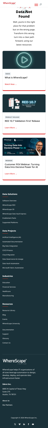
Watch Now (10, 84)
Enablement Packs (9, 218)
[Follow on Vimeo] (19, 424)
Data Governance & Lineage (12, 259)
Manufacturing (8, 296)
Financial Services (9, 287)
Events (4, 319)
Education (6, 282)
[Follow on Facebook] (28, 424)
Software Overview (9, 201)
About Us (5, 401)
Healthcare (6, 291)
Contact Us (6, 343)
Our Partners (7, 405)
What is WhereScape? (16, 77)
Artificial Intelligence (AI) (11, 237)
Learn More (10, 127)
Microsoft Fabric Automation (13, 268)
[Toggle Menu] (36, 5)
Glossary (5, 338)
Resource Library (8, 310)
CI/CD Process (7, 250)
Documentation (8, 330)
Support (5, 334)
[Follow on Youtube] (33, 424)
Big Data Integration (10, 246)
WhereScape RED (8, 205)
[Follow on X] (15, 424)
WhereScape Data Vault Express (14, 214)
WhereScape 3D (8, 209)
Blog (4, 315)
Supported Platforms (10, 222)
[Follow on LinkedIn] (24, 424)
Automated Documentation (12, 242)
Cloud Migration (8, 255)
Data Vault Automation (10, 263)
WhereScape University (11, 323)
